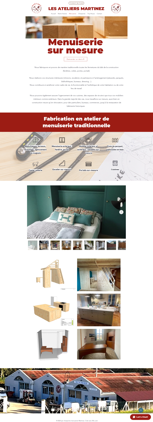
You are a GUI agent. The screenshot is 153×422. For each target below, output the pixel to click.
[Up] (140, 410)
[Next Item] (121, 212)
